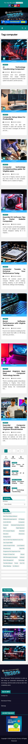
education (5, 533)
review (22, 554)
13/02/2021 (7, 378)
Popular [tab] (13, 458)
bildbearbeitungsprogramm (10, 519)
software (22, 557)
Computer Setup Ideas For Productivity (14, 118)
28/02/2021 (7, 224)
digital (4, 528)
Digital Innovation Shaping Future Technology (18, 483)
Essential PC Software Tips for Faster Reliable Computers (14, 219)
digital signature (20, 528)
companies (21, 522)
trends (16, 563)
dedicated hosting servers (17, 525)
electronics (21, 533)
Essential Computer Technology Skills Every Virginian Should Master (14, 427)
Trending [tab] (21, 458)
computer (5, 525)
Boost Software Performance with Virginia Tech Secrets (14, 323)
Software (14, 462)
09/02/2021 (7, 432)
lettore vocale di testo (9, 545)
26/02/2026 (7, 122)
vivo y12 (22, 563)
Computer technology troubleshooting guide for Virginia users (14, 169)
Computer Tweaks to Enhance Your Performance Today (14, 271)
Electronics (15, 471)
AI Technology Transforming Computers (14, 68)
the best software (7, 563)
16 (18, 451)
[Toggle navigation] (25, 28)
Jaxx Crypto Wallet (7, 542)
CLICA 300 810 (7, 522)
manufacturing (6, 548)
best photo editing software (10, 516)
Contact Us (4, 695)
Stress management (8, 560)
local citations (20, 545)
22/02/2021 (7, 276)
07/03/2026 (12, 638)
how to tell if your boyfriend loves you (13, 539)
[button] (22, 28)
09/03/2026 (12, 603)
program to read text (8, 554)
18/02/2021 (7, 328)
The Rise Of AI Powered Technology (18, 474)
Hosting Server (7, 536)
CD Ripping (21, 519)
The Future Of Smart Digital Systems (18, 466)
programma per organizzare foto (11, 551)
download (21, 530)
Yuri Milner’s (16, 566)
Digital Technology (16, 479)
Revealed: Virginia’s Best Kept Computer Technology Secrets (14, 373)
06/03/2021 (7, 174)
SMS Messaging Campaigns (10, 557)
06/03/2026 (7, 72)
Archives (5, 501)
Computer (5, 64)
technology (21, 560)
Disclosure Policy (6, 700)
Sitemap (3, 705)
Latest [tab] (6, 458)
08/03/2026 (12, 621)
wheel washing (7, 566)
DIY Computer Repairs (8, 530)
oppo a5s (21, 548)
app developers (7, 513)
